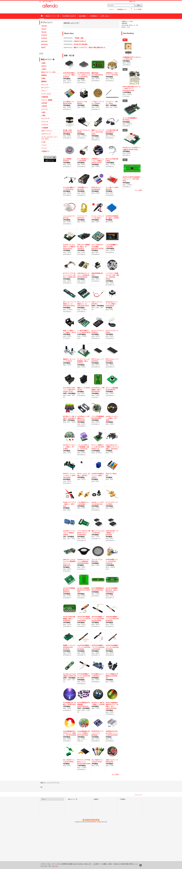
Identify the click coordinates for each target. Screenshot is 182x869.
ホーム (44, 799)
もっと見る (115, 774)
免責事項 (96, 799)
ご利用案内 (122, 799)
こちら (56, 866)
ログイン (111, 9)
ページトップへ (138, 794)
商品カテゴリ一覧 (72, 799)
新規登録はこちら (122, 9)
